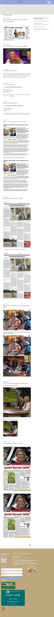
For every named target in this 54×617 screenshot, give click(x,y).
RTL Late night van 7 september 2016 (15, 46)
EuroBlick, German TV (10, 70)
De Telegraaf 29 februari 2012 (12, 443)
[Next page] (30, 545)
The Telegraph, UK (9, 84)
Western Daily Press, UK (10, 103)
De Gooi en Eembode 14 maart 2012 (14, 121)
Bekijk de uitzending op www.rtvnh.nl (10, 418)
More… (12, 95)
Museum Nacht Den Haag (8, 39)
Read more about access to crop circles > (41, 28)
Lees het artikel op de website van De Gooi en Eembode (14, 157)
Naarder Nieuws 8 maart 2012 (12, 198)
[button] (20, 1)
